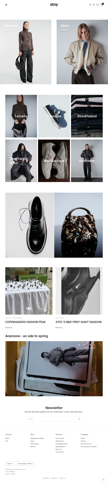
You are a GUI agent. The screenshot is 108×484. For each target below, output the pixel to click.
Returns (33, 446)
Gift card (58, 449)
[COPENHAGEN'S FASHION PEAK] (28, 291)
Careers (83, 441)
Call (6, 441)
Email (7, 438)
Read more (8, 327)
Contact (8, 434)
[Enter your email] (79, 418)
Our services (60, 452)
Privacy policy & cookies (89, 446)
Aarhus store (60, 441)
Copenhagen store (61, 444)
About (83, 438)
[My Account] (93, 5)
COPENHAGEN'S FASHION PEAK (25, 322)
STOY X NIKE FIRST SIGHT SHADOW (79, 322)
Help (32, 434)
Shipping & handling (36, 438)
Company (84, 434)
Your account (60, 438)
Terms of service (86, 444)
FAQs (32, 441)
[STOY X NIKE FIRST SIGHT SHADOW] (79, 291)
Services (59, 434)
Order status (34, 444)
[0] (101, 5)
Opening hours (60, 446)
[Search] (90, 5)
